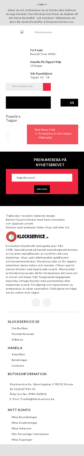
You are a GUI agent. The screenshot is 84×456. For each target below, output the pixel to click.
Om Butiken (20, 328)
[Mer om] (8, 132)
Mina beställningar (24, 417)
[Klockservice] (42, 35)
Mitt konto (19, 410)
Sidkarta (17, 339)
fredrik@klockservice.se (37, 399)
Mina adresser (21, 428)
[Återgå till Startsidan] (29, 116)
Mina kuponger (22, 439)
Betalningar (20, 360)
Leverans (18, 365)
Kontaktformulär (23, 333)
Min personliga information (30, 434)
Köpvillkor (18, 354)
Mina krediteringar (24, 422)
